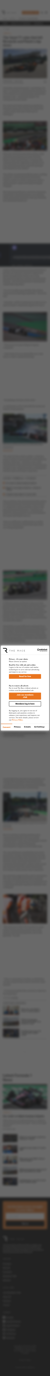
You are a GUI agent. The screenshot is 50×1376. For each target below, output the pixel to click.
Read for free (25, 676)
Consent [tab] (6, 727)
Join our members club (25, 696)
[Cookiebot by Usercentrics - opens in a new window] (37, 650)
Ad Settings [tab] (39, 727)
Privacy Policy (17, 719)
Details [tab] (27, 727)
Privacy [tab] (17, 727)
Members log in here (25, 704)
